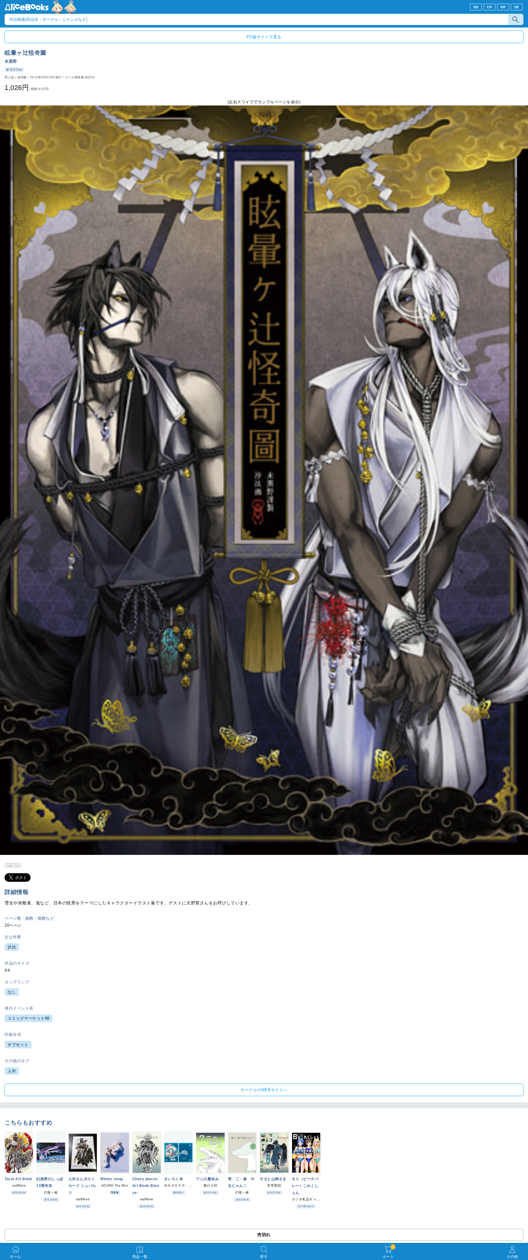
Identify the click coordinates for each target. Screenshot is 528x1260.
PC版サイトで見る (264, 37)
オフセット (18, 1044)
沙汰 (12, 947)
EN (476, 7)
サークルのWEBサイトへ (263, 1090)
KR (503, 7)
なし (12, 992)
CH (489, 7)
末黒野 (11, 61)
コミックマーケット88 (29, 1018)
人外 (12, 1071)
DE (516, 7)
